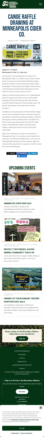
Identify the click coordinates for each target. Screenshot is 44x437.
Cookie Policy (15, 433)
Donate (22, 391)
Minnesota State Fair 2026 (17, 203)
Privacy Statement (26, 433)
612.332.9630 (22, 404)
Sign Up (22, 338)
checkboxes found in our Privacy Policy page (25, 419)
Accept (22, 428)
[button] (41, 408)
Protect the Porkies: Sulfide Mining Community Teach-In (19, 251)
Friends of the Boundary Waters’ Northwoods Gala (22, 300)
